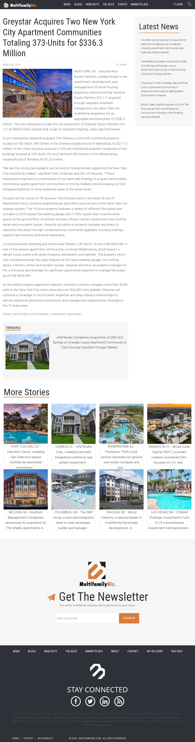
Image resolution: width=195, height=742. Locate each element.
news (67, 4)
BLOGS (32, 651)
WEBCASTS (50, 651)
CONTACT (133, 651)
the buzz (108, 4)
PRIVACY (28, 738)
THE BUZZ (71, 651)
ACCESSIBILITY (45, 738)
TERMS (15, 738)
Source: (42, 314)
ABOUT (115, 651)
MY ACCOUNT (155, 651)
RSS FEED (176, 651)
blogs (78, 4)
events (122, 4)
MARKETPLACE (94, 651)
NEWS (16, 651)
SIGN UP (130, 618)
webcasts (92, 4)
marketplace (139, 4)
